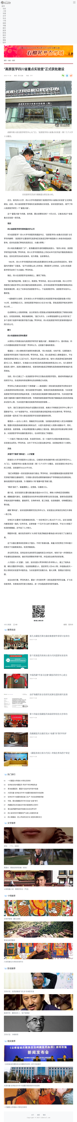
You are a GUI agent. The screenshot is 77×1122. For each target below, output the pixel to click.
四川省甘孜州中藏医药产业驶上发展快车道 (23, 813)
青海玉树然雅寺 (9, 940)
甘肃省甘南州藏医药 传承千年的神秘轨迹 (22, 785)
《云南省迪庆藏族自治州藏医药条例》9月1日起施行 (22, 1064)
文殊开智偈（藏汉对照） (13, 919)
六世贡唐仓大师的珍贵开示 (13, 962)
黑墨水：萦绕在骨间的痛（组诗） (16, 868)
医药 (13, 60)
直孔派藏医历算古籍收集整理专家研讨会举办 (50, 636)
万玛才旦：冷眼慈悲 (11, 1034)
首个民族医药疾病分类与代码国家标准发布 (49, 655)
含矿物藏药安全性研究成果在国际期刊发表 (49, 694)
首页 (5, 60)
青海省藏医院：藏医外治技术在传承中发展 (23, 789)
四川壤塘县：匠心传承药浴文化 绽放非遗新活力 (25, 817)
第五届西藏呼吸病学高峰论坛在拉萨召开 (22, 809)
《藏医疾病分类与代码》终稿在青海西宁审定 (50, 753)
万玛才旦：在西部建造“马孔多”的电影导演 (19, 991)
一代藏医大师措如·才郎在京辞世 (19, 781)
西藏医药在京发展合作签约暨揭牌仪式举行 (23, 805)
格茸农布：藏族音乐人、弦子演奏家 (17, 1013)
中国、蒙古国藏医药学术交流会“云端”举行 (23, 801)
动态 (9, 60)
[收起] (74, 2)
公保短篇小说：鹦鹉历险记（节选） (17, 889)
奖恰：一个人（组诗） (12, 846)
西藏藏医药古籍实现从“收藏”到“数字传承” (48, 733)
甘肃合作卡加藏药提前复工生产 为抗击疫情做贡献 (26, 797)
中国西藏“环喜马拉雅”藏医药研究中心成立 (48, 675)
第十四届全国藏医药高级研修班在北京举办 (49, 714)
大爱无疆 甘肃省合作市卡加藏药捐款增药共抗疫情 (26, 793)
